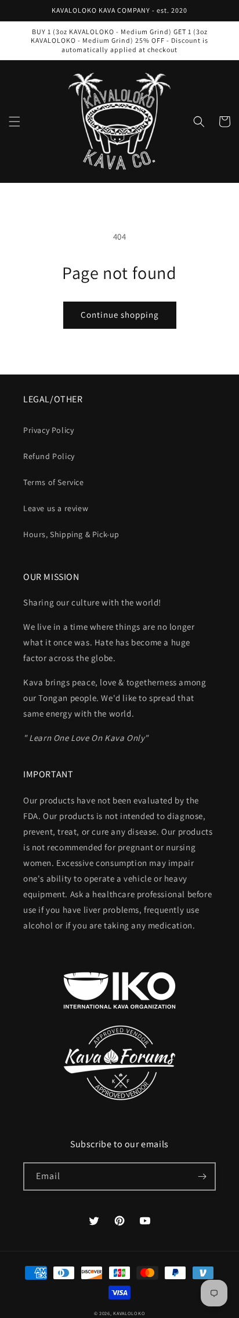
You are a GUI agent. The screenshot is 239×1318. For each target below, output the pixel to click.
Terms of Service (53, 482)
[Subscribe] (202, 1176)
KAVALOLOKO (129, 1313)
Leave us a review (55, 508)
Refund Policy (49, 456)
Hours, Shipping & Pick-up (71, 534)
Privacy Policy (48, 430)
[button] (14, 121)
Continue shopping (120, 314)
